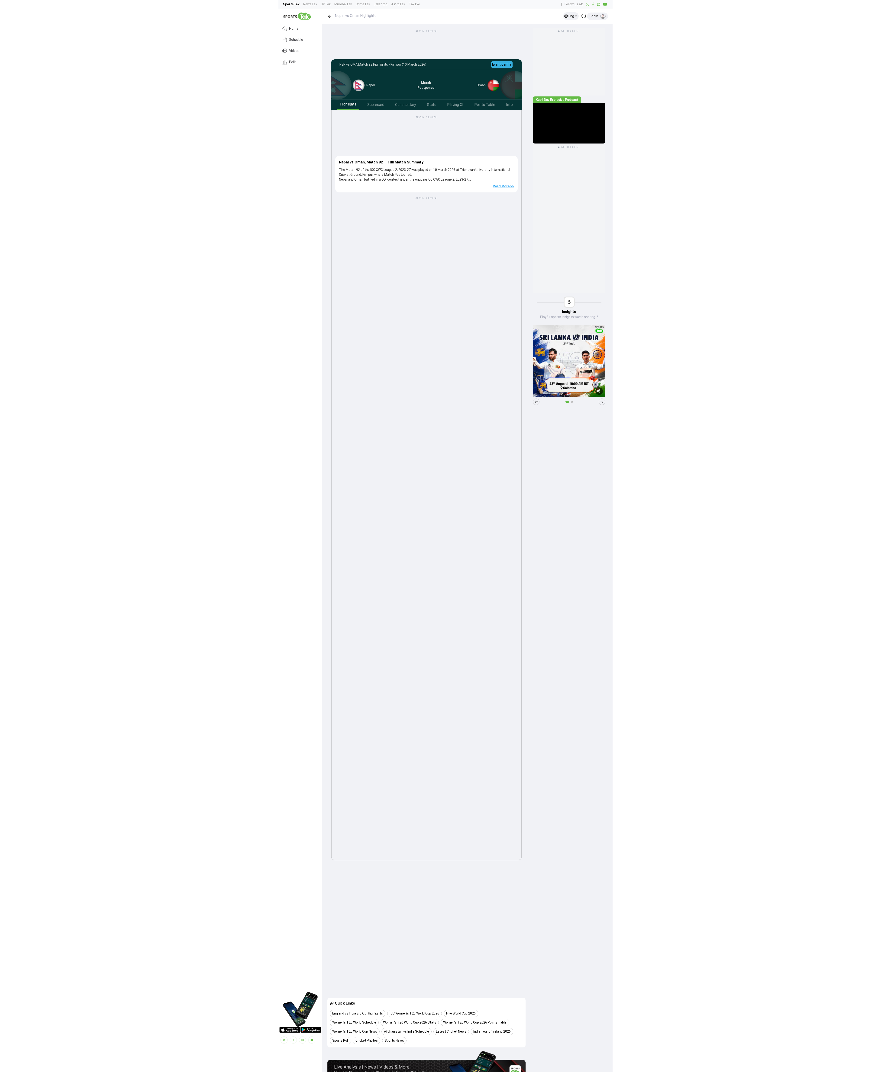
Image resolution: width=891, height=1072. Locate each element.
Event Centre (502, 64)
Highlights (348, 104)
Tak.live (414, 4)
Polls (293, 62)
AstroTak (398, 4)
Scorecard (375, 104)
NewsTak (310, 4)
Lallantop (380, 4)
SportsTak (291, 4)
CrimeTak (363, 4)
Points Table (484, 104)
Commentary (405, 104)
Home (293, 29)
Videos (294, 51)
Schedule (296, 40)
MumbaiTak (343, 4)
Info (509, 104)
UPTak (326, 4)
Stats (431, 104)
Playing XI (455, 104)
